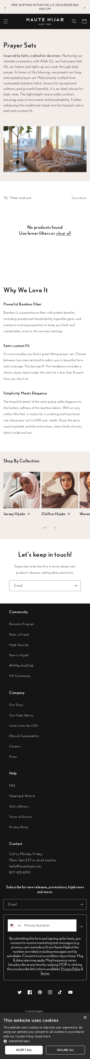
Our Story (16, 705)
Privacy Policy (18, 827)
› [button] (84, 7)
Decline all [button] (65, 1050)
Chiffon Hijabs (53, 513)
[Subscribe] (75, 585)
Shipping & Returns (22, 796)
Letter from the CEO (23, 725)
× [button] (85, 1017)
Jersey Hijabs (14, 513)
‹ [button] (5, 7)
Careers (15, 746)
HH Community (19, 676)
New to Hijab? (19, 655)
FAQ (12, 785)
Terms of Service (20, 817)
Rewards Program (21, 624)
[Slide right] (55, 528)
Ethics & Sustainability (24, 736)
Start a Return (18, 806)
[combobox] (15, 925)
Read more (43, 1036)
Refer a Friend (19, 634)
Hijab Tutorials (19, 645)
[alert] (45, 1036)
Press (13, 756)
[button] (6, 21)
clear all (63, 233)
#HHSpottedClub (21, 665)
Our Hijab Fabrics (21, 715)
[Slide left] (35, 528)
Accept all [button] (24, 1050)
